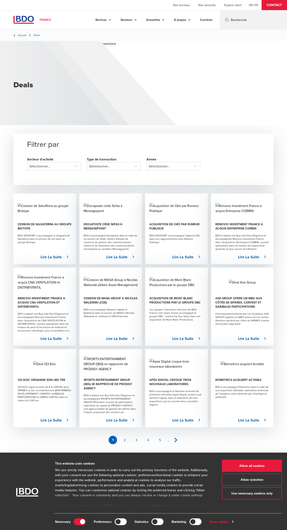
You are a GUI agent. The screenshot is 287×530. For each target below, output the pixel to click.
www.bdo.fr (135, 505)
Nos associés (207, 5)
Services (101, 20)
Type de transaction (101, 159)
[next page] (175, 440)
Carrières (206, 20)
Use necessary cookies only (252, 493)
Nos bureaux (181, 5)
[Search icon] (227, 20)
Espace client (232, 5)
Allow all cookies (252, 466)
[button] (274, 5)
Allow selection (252, 479)
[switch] (121, 521)
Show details (218, 521)
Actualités (153, 20)
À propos (180, 20)
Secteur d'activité (40, 159)
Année (151, 159)
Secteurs (126, 20)
